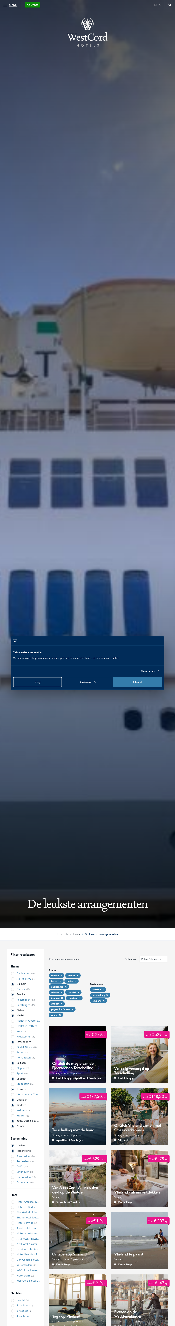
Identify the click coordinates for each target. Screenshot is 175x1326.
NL (156, 5)
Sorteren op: (131, 959)
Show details (148, 671)
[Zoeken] (170, 5)
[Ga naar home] (87, 32)
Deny (38, 682)
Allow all (137, 682)
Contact (32, 5)
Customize (85, 682)
